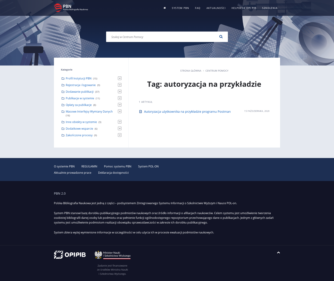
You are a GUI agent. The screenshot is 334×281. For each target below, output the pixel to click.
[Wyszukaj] (221, 36)
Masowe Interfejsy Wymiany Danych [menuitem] (89, 111)
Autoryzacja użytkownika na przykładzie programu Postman (187, 111)
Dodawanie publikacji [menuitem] (80, 92)
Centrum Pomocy (216, 70)
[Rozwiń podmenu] (119, 78)
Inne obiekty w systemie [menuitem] (81, 122)
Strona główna (190, 70)
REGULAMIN (89, 166)
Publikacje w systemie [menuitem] (80, 98)
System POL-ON (148, 166)
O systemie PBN (64, 166)
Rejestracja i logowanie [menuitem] (81, 85)
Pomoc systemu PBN (117, 166)
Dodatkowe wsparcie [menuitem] (79, 128)
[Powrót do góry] (278, 252)
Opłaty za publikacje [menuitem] (79, 105)
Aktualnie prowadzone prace (72, 173)
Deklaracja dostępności (113, 173)
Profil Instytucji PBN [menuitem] (79, 78)
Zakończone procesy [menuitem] (79, 135)
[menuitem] (164, 8)
